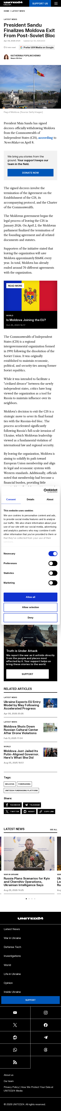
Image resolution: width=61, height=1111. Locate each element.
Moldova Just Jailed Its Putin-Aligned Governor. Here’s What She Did (21, 754)
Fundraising (24, 784)
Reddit (31, 811)
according (45, 138)
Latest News (12, 929)
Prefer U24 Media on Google (38, 47)
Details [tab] (30, 499)
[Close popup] (57, 1088)
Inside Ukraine (12, 992)
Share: (8, 798)
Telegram (34, 805)
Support (30, 999)
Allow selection (30, 607)
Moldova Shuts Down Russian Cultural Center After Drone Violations (21, 729)
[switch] (52, 563)
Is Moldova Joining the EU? (26, 320)
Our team (9, 1081)
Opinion (8, 983)
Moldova (9, 784)
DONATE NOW (30, 172)
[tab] (26, 898)
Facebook (15, 805)
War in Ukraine (11, 874)
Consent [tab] (11, 499)
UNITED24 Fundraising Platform (21, 790)
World (9, 315)
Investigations (12, 956)
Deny (30, 617)
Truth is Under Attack (22, 650)
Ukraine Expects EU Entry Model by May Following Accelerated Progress (22, 704)
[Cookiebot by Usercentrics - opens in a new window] (43, 491)
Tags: (7, 777)
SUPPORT (27, 674)
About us (8, 1075)
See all (53, 830)
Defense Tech (12, 947)
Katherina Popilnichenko (26, 55)
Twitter (14, 811)
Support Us (40, 3)
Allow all (30, 597)
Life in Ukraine (12, 974)
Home (6, 11)
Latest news (18, 11)
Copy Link (49, 811)
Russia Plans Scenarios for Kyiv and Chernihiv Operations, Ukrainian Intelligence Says (27, 881)
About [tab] (50, 499)
